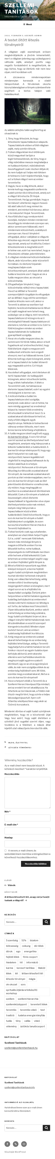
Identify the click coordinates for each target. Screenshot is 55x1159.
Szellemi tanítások (21, 8)
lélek (8, 973)
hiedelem (11, 962)
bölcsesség (12, 946)
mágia (32, 979)
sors (23, 984)
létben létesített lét (32, 973)
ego (18, 951)
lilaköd (41, 968)
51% (24, 940)
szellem (10, 999)
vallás (27, 1021)
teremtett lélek (38, 1004)
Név (7, 811)
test (42, 1010)
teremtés (11, 1010)
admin (38, 36)
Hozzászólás (12, 774)
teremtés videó (28, 1010)
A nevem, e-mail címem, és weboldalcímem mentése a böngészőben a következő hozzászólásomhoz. (27, 854)
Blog (11, 743)
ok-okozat (11, 984)
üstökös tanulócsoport (32, 1026)
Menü (29, 24)
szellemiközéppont (16, 1004)
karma (9, 968)
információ (32, 962)
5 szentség (12, 940)
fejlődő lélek (12, 957)
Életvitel (22, 743)
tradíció (10, 1015)
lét (16, 973)
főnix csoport (30, 957)
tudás (9, 1021)
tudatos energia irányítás (31, 1015)
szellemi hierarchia (28, 999)
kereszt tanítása (25, 968)
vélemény (11, 1026)
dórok (9, 951)
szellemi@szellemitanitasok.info (20, 1087)
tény (18, 1021)
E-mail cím (11, 824)
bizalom (34, 940)
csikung (26, 946)
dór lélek (39, 946)
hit (21, 962)
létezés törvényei (20, 748)
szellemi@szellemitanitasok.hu (21, 1048)
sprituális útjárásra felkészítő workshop (21, 992)
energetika (30, 951)
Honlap (9, 837)
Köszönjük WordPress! (15, 1152)
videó (37, 1021)
